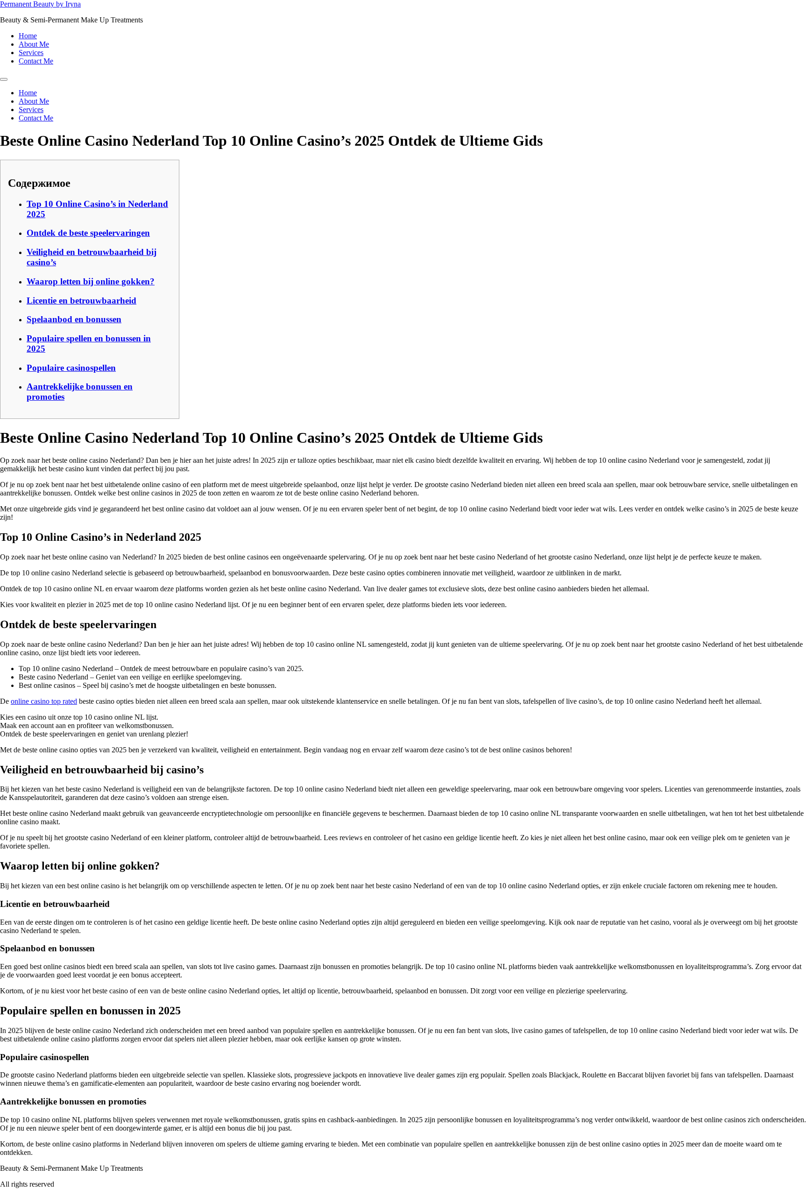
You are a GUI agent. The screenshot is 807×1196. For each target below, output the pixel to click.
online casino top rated (44, 701)
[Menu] (3, 79)
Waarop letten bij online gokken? (91, 281)
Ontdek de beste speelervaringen (88, 233)
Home (28, 36)
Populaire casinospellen (71, 368)
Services (31, 53)
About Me (34, 44)
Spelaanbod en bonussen (74, 319)
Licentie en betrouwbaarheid (81, 300)
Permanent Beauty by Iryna (40, 4)
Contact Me (36, 61)
